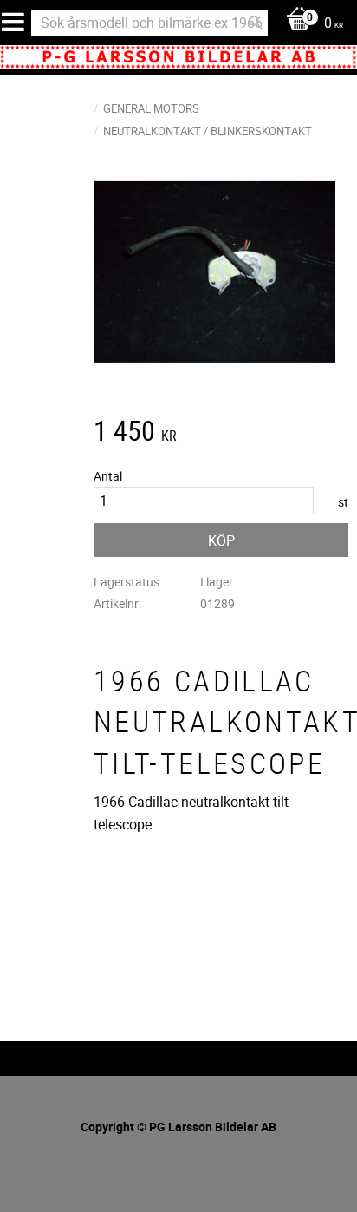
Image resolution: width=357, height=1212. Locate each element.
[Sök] (256, 23)
